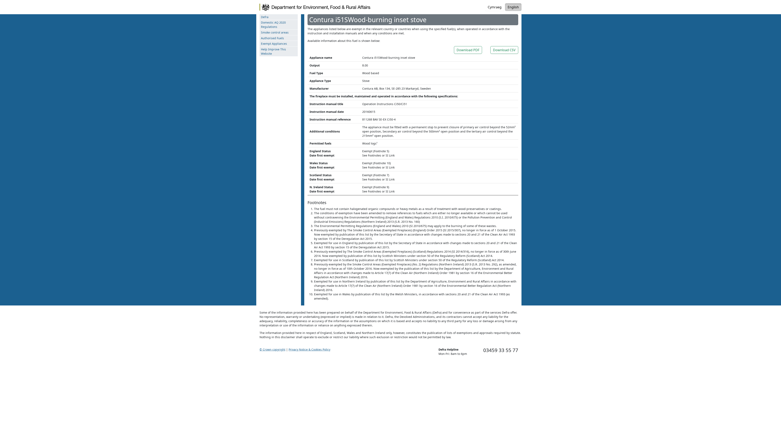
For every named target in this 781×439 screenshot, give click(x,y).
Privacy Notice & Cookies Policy (309, 349)
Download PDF (468, 50)
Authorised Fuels (272, 38)
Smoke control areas (275, 32)
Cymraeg (495, 7)
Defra (264, 17)
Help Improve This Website (273, 51)
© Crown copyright (272, 349)
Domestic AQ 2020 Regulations (273, 25)
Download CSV (504, 50)
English (513, 7)
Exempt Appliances (274, 44)
